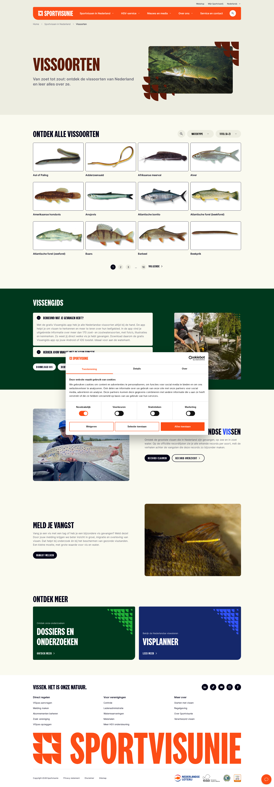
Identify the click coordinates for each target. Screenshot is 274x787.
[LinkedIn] (205, 687)
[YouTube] (221, 687)
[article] (84, 633)
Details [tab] (137, 368)
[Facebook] (238, 687)
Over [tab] (184, 368)
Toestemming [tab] (89, 369)
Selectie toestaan (137, 426)
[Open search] (233, 13)
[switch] (119, 413)
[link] (44, 366)
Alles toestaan (182, 426)
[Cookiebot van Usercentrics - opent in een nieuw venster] (191, 358)
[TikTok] (213, 687)
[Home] (55, 13)
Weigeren (91, 426)
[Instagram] (229, 687)
